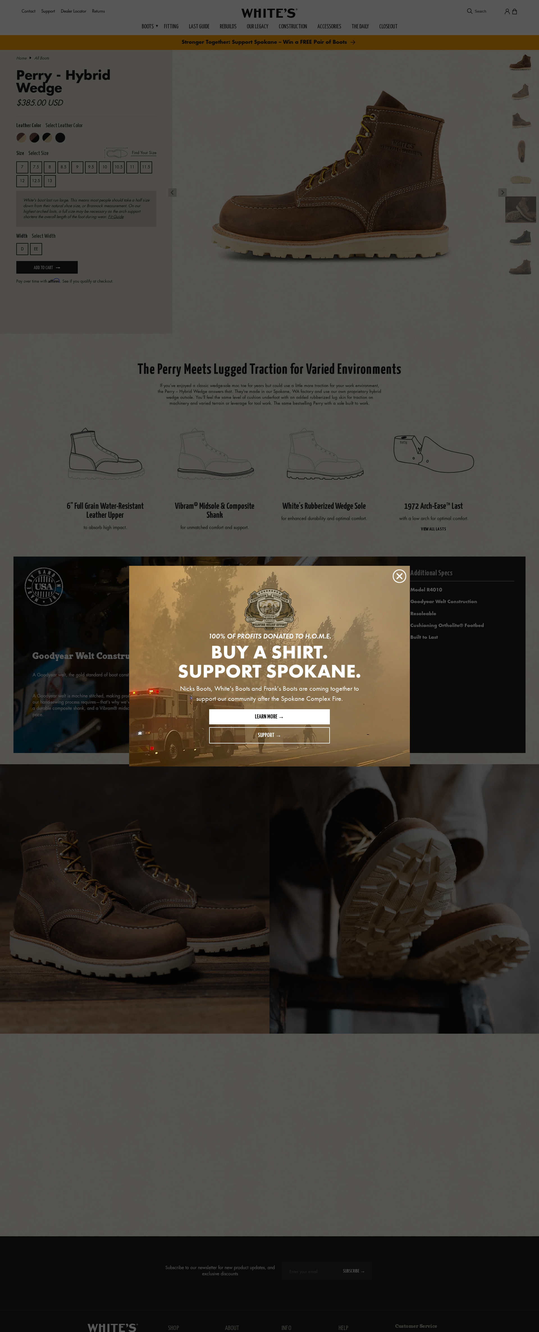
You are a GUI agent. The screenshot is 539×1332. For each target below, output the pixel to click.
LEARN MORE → (269, 717)
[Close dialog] (399, 576)
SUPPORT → (269, 735)
